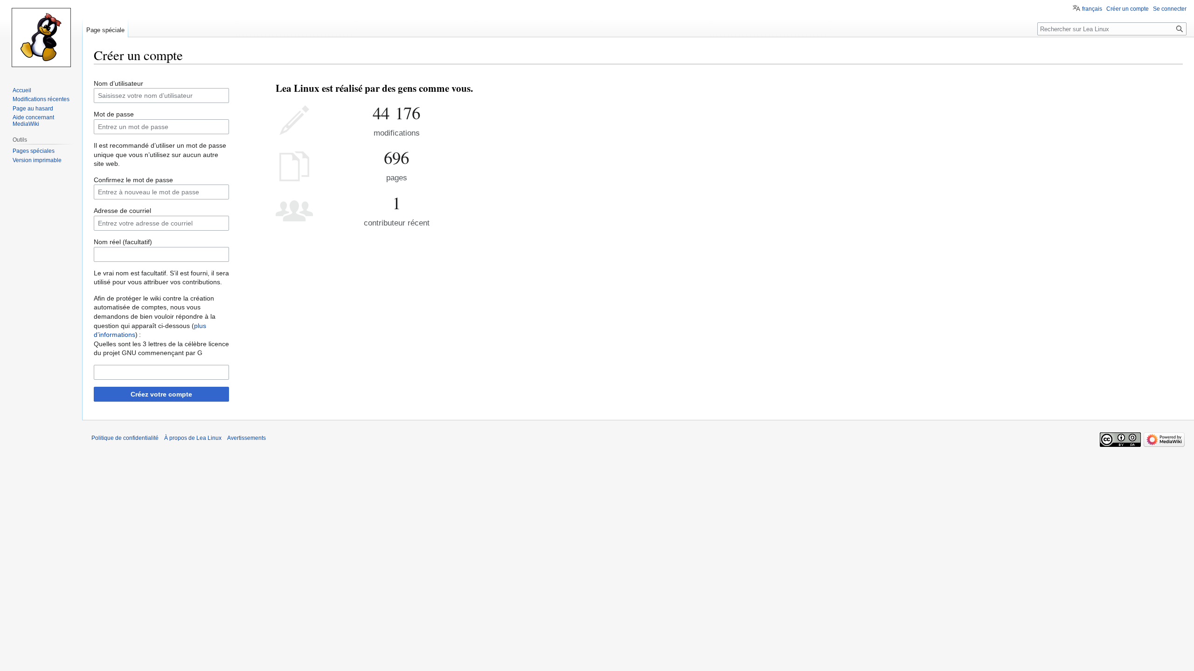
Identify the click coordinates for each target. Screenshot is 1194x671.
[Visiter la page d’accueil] (41, 37)
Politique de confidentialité (125, 438)
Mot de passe (114, 114)
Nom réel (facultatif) (123, 242)
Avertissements (246, 438)
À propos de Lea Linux (193, 438)
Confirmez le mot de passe (133, 180)
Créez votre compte (161, 394)
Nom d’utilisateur (118, 83)
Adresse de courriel (122, 210)
